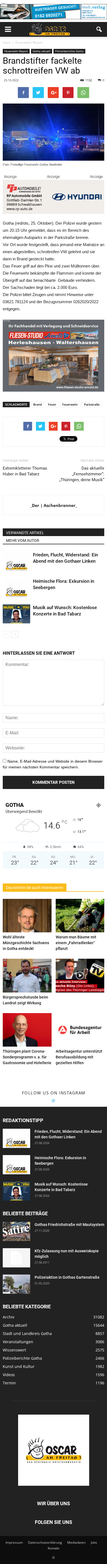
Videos (9, 1374)
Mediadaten (76, 1542)
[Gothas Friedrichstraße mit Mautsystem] (16, 1231)
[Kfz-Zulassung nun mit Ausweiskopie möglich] (16, 1257)
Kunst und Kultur (19, 1366)
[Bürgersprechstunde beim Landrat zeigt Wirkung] (27, 975)
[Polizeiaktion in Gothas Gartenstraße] (16, 1284)
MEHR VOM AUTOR (22, 540)
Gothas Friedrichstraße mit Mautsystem (69, 1224)
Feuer (52, 404)
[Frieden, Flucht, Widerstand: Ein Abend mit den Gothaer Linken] (16, 561)
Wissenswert (14, 1350)
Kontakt (53, 1548)
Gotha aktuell (41, 51)
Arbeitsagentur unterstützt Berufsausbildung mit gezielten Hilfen (79, 1057)
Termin (9, 1382)
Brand (37, 404)
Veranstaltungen (18, 1341)
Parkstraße (92, 404)
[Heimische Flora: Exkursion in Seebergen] (16, 587)
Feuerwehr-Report (16, 51)
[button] (99, 29)
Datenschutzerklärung (45, 1542)
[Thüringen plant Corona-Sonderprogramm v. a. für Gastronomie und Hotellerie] (27, 1030)
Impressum (14, 1542)
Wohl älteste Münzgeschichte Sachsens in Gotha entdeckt (26, 943)
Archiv (8, 1317)
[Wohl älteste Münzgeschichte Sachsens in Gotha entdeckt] (27, 915)
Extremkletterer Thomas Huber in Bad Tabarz (25, 471)
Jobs (94, 1542)
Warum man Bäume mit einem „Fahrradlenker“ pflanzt (76, 943)
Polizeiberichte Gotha (69, 51)
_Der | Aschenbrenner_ (53, 505)
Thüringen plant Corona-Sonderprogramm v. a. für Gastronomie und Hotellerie (27, 1057)
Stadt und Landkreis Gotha (27, 1333)
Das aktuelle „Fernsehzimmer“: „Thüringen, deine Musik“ (81, 474)
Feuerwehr (70, 404)
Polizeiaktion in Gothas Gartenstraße (67, 1277)
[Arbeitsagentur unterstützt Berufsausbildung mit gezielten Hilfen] (80, 1030)
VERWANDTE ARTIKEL (25, 533)
